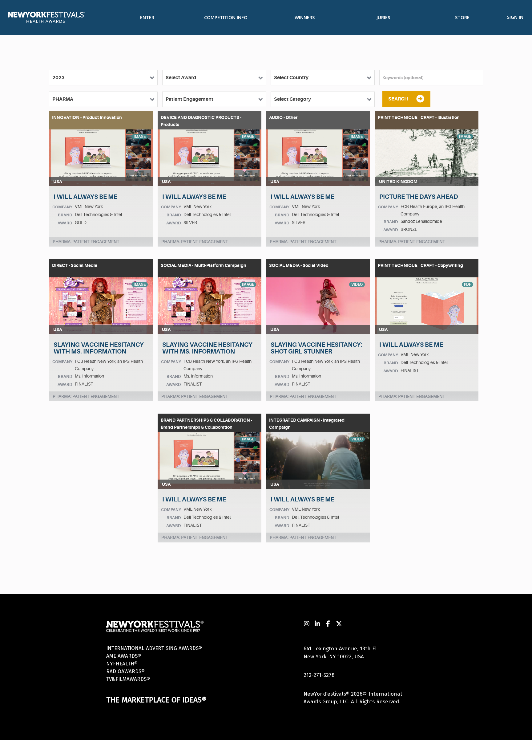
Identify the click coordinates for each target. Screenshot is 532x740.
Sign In (515, 17)
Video (357, 284)
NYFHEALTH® (122, 663)
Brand (65, 215)
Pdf (467, 284)
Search (398, 99)
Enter (147, 17)
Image (140, 136)
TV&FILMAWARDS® (128, 679)
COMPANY (62, 207)
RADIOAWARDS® (125, 671)
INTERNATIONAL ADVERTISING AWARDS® (154, 648)
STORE (462, 17)
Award (65, 223)
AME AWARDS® (123, 656)
